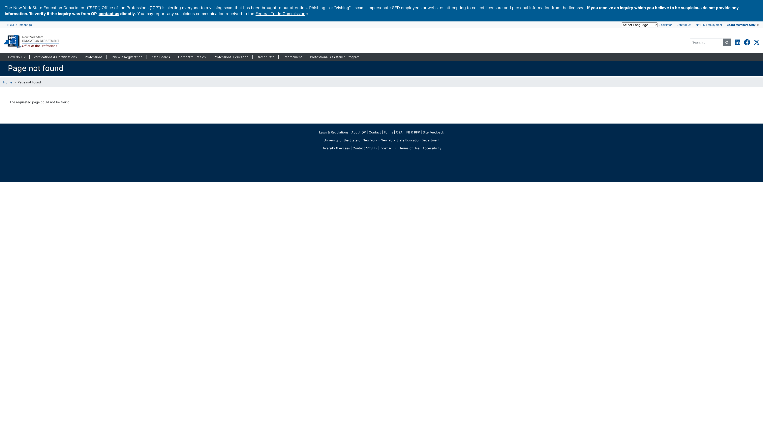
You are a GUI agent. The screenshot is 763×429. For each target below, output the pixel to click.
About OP (358, 132)
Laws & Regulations (333, 132)
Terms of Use (409, 148)
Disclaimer (665, 24)
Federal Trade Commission (280, 13)
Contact (375, 132)
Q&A (399, 132)
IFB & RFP (413, 132)
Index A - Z (388, 148)
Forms (388, 132)
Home (7, 82)
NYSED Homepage (19, 24)
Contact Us (684, 24)
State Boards (160, 57)
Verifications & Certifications (55, 57)
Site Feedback (433, 132)
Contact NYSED (365, 148)
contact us (109, 13)
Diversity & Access (336, 148)
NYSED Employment (709, 24)
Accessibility (431, 148)
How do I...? (16, 57)
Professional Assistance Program (334, 57)
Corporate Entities (192, 57)
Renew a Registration (126, 57)
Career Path (265, 57)
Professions (93, 57)
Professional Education (231, 57)
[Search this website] (727, 42)
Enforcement (292, 57)
